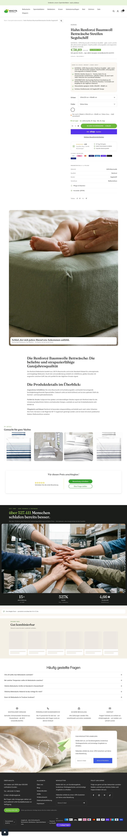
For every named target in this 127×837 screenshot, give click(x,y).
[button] (39, 818)
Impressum (40, 803)
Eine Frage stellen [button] (80, 486)
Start (5, 20)
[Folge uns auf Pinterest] (104, 795)
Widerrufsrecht (42, 797)
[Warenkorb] (122, 11)
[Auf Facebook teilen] (77, 198)
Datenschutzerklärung (44, 800)
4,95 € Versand (92, 53)
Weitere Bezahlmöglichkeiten (94, 137)
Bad (83, 9)
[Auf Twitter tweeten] (83, 198)
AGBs (39, 794)
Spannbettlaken (38, 9)
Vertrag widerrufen (12, 810)
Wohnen (91, 9)
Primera (74, 24)
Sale (98, 9)
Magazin (25, 13)
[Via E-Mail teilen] (86, 198)
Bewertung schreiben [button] (80, 481)
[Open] (4, 832)
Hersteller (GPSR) (79, 190)
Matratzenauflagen (72, 9)
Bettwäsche (26, 9)
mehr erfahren (74, 3)
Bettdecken (51, 9)
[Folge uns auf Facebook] (93, 795)
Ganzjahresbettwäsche (15, 20)
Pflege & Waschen (79, 186)
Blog (38, 788)
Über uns (40, 784)
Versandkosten (42, 791)
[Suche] (113, 11)
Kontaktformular (24, 802)
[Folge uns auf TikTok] (110, 795)
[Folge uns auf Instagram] (99, 795)
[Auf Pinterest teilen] (79, 198)
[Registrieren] (84, 803)
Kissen (60, 9)
